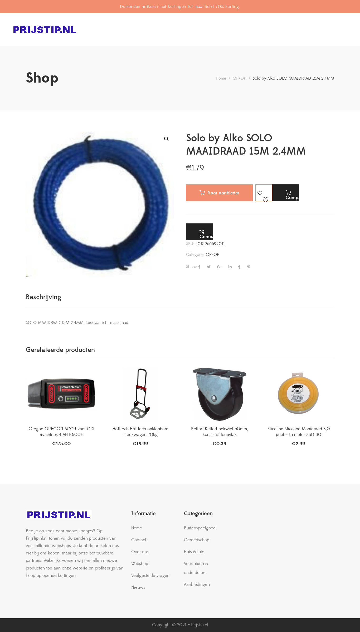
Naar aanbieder (223, 193)
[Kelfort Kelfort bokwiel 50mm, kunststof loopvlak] (219, 394)
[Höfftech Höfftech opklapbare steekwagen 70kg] (140, 394)
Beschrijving (43, 297)
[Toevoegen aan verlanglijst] (263, 192)
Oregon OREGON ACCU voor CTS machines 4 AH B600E (61, 432)
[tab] (43, 297)
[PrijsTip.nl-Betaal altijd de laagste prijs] (45, 30)
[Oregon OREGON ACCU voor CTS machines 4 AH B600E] (61, 394)
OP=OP (212, 254)
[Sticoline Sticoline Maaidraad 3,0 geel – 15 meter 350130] (298, 394)
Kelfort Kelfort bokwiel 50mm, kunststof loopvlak (219, 432)
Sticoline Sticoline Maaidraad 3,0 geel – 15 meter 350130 (298, 432)
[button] (166, 139)
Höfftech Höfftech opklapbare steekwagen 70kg (140, 432)
